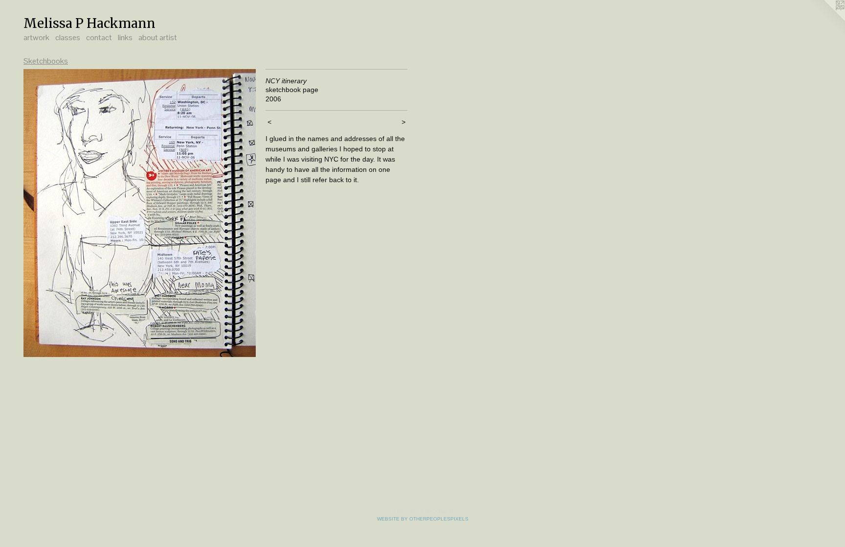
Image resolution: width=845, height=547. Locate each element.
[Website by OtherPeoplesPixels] (825, 19)
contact (99, 37)
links (125, 37)
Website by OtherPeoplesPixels (422, 519)
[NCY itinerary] (139, 213)
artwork (36, 37)
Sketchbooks (45, 61)
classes (67, 37)
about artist (157, 37)
